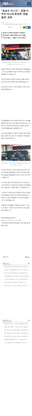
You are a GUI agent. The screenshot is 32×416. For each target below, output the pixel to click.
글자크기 (10, 27)
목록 (28, 257)
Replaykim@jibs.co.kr (19, 24)
